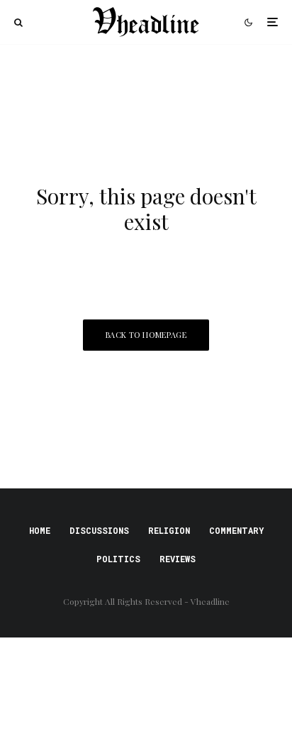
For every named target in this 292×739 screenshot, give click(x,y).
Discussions (99, 530)
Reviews (177, 558)
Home (39, 530)
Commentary (236, 530)
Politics (118, 558)
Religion (169, 530)
